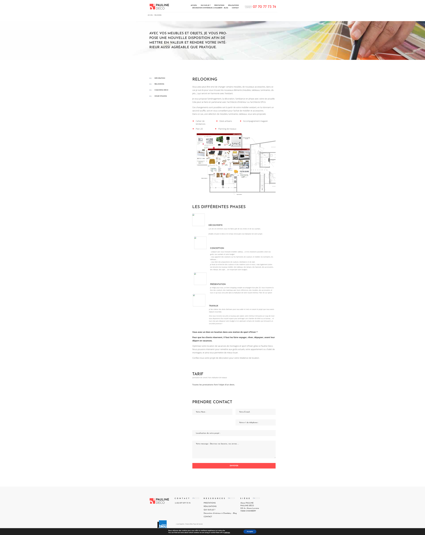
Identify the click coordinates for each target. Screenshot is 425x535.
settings (227, 533)
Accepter (250, 531)
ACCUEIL (150, 15)
